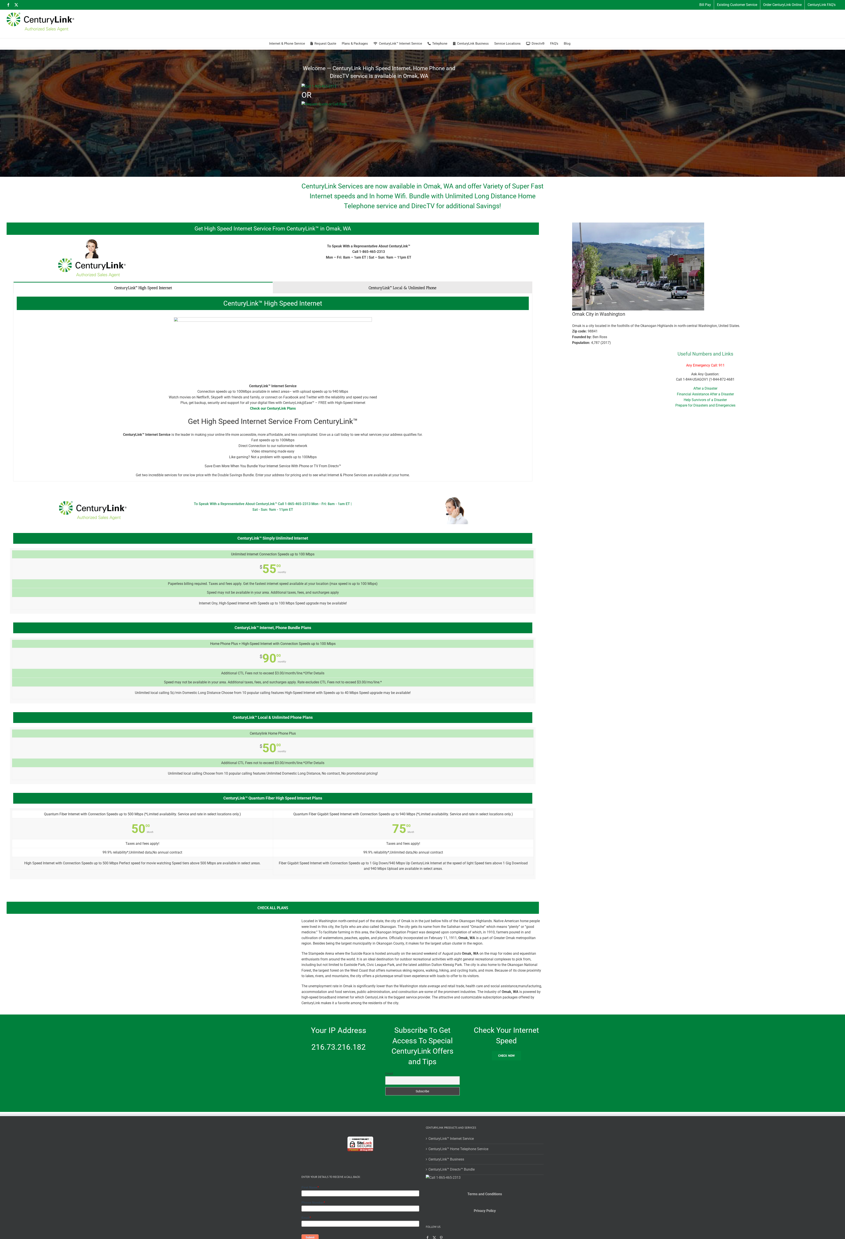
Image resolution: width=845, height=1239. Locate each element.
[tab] (143, 287)
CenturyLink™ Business (446, 1159)
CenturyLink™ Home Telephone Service (458, 1149)
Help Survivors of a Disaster (705, 400)
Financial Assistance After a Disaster (705, 394)
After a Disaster (705, 388)
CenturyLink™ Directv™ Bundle (451, 1169)
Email (389, 1073)
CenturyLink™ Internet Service (451, 1139)
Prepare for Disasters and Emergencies (705, 405)
